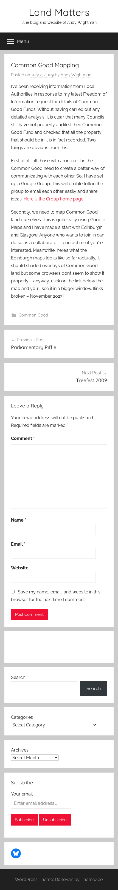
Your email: (22, 794)
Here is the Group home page (53, 199)
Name (18, 520)
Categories (22, 717)
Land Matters (59, 12)
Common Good (33, 315)
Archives (20, 750)
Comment (23, 438)
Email (18, 544)
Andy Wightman (76, 74)
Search (18, 677)
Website (20, 567)
